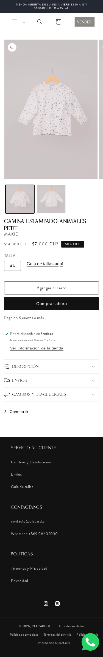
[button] (14, 22)
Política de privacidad (24, 634)
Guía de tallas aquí (45, 264)
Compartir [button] (19, 411)
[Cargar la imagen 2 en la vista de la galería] (51, 199)
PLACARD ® (41, 626)
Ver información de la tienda (36, 348)
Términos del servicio (57, 634)
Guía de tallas (22, 486)
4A (12, 266)
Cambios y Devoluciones (31, 462)
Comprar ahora (51, 303)
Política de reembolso (69, 626)
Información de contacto (54, 643)
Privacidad (19, 580)
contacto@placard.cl (28, 521)
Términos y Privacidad (29, 568)
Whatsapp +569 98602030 (34, 533)
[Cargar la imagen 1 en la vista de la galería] (19, 199)
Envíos (16, 474)
